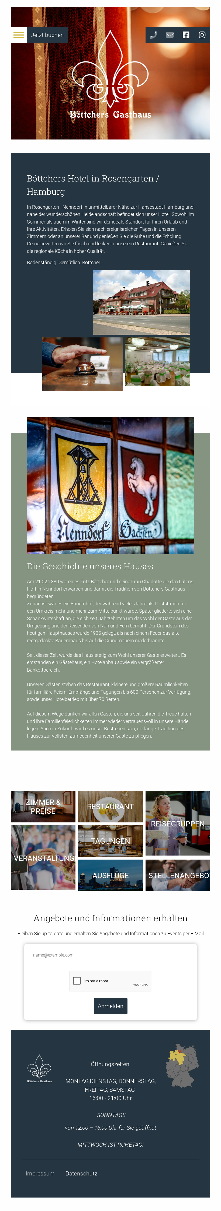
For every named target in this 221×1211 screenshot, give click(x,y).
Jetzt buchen (47, 35)
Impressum (40, 1173)
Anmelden (110, 1006)
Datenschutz (81, 1173)
